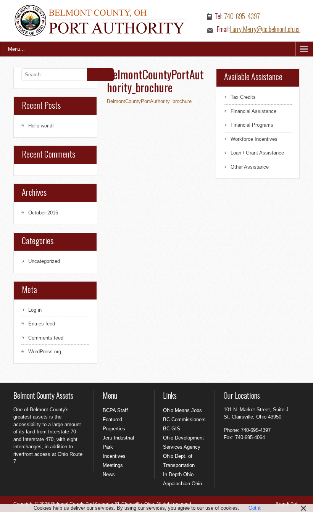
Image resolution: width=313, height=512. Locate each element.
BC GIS (171, 428)
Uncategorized (44, 261)
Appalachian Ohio (182, 483)
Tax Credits (243, 97)
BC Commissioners (184, 419)
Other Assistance (250, 167)
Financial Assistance (253, 111)
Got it (254, 508)
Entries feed (41, 324)
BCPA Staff (115, 410)
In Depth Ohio (178, 474)
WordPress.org (44, 351)
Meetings (113, 465)
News (109, 474)
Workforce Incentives (254, 139)
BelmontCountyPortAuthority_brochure (149, 101)
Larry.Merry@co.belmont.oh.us (265, 29)
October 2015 (43, 213)
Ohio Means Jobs (182, 410)
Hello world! (41, 126)
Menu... (16, 49)
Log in (35, 310)
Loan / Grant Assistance (257, 153)
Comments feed (45, 338)
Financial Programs (252, 125)
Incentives (114, 456)
